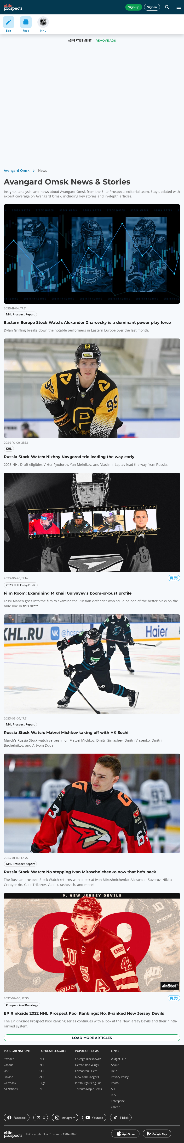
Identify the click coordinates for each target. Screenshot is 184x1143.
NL (41, 1089)
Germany (10, 1083)
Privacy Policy (120, 1077)
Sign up (133, 7)
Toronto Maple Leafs (88, 1089)
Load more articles (92, 1038)
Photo (115, 1083)
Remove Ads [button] (106, 40)
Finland (8, 1077)
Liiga (42, 1083)
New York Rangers (87, 1077)
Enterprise (118, 1101)
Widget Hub (118, 1059)
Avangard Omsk (16, 170)
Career (115, 1107)
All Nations (11, 1089)
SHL (42, 1071)
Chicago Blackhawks (88, 1059)
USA (6, 1071)
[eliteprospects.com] (13, 7)
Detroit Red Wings (87, 1065)
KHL (42, 1065)
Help (114, 1071)
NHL (42, 1059)
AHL (42, 1077)
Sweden (9, 1059)
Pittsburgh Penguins (88, 1083)
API (113, 1089)
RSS (113, 1095)
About (115, 1065)
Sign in (152, 7)
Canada (8, 1065)
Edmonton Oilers (86, 1071)
